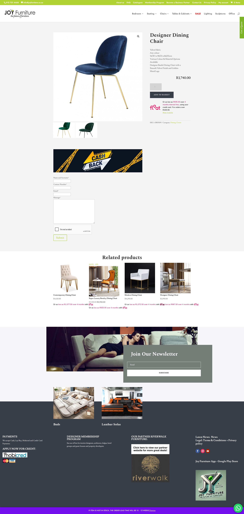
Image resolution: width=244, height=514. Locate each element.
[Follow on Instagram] (203, 451)
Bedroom (136, 14)
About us (120, 3)
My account (223, 3)
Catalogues (138, 3)
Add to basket (162, 95)
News (214, 437)
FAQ (129, 3)
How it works (168, 113)
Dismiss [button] (152, 510)
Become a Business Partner (178, 3)
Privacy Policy (210, 3)
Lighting (208, 14)
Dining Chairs (175, 122)
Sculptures (220, 14)
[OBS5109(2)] (86, 137)
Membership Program (154, 3)
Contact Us (196, 3)
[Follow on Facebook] (198, 451)
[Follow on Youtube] (208, 451)
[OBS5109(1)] (64, 137)
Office (232, 14)
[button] (138, 36)
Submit (60, 237)
